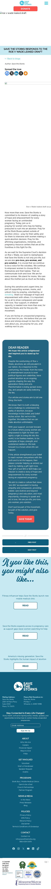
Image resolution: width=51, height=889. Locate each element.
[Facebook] (7, 73)
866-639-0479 (26, 842)
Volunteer (26, 763)
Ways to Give (25, 751)
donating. (9, 295)
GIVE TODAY (25, 519)
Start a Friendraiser (25, 766)
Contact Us (25, 836)
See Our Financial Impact (7, 873)
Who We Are (25, 742)
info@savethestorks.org (25, 839)
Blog (25, 805)
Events (25, 772)
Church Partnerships (25, 787)
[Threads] (21, 73)
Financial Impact (25, 748)
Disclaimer (25, 824)
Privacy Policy (25, 815)
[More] (25, 73)
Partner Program (25, 790)
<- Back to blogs (12, 59)
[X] (12, 73)
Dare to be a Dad (25, 784)
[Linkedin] (16, 73)
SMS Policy (25, 818)
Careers (25, 745)
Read (25, 605)
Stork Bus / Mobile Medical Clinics (25, 781)
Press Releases (25, 803)
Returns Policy (25, 821)
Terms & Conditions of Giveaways (25, 827)
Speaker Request (25, 769)
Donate (25, 9)
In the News (25, 800)
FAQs (25, 754)
